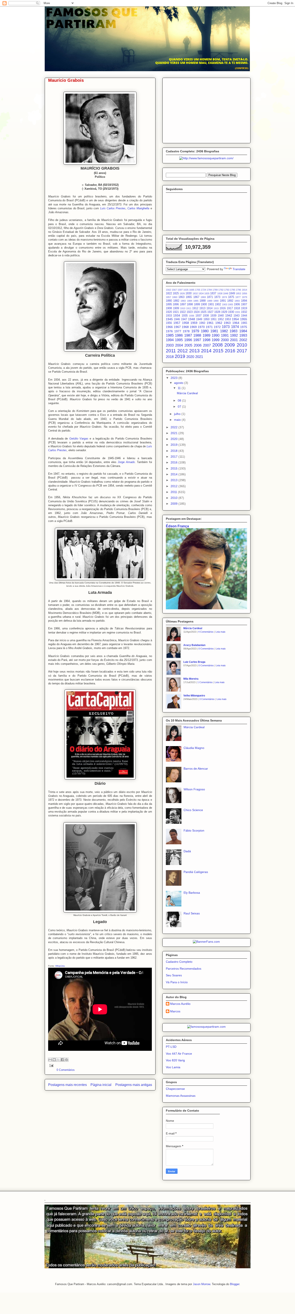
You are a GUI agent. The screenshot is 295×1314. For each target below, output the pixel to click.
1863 (181, 297)
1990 (215, 335)
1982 (224, 331)
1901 (211, 304)
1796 (238, 289)
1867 (196, 297)
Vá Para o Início (177, 982)
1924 (196, 312)
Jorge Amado (126, 462)
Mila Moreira (190, 678)
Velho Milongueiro (194, 695)
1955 (243, 319)
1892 (230, 300)
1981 (214, 331)
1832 (195, 293)
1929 (224, 312)
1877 (238, 297)
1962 (218, 323)
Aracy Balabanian (194, 645)
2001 (234, 340)
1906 (237, 304)
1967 (177, 327)
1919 (244, 308)
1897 (183, 304)
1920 (169, 312)
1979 (195, 331)
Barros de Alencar (196, 768)
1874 (224, 297)
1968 (185, 327)
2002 (243, 340)
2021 (199, 357)
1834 (201, 293)
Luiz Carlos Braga (194, 661)
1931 (237, 312)
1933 (169, 315)
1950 (206, 319)
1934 (176, 315)
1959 (193, 323)
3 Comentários (207, 699)
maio (178, 419)
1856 (244, 293)
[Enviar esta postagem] (51, 1065)
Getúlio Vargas (78, 438)
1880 (169, 300)
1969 (193, 327)
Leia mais (220, 631)
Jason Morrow (201, 1284)
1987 (188, 335)
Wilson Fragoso (194, 789)
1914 (209, 308)
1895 (169, 304)
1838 (219, 293)
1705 (197, 289)
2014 (206, 350)
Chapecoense (175, 1088)
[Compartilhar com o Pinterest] (66, 1059)
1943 (236, 315)
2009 (229, 345)
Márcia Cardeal (187, 393)
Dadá (187, 851)
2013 (194, 350)
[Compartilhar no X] (58, 1059)
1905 (230, 304)
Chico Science (193, 810)
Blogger (234, 1284)
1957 (176, 323)
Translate (239, 269)
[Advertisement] (206, 109)
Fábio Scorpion (194, 830)
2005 (188, 345)
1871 (210, 297)
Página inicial (100, 1085)
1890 (216, 300)
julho (177, 414)
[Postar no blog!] (54, 1059)
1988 (197, 335)
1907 (244, 304)
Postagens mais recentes (67, 1085)
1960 (202, 323)
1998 (206, 340)
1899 (197, 304)
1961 (210, 323)
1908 (169, 308)
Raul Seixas (192, 913)
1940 (221, 315)
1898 (190, 304)
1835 (206, 293)
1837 (213, 293)
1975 (243, 327)
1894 (244, 300)
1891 (223, 300)
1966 (169, 327)
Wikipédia (60, 966)
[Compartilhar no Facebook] (62, 1059)
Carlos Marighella (138, 208)
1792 (221, 289)
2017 (242, 350)
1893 (237, 300)
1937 (198, 315)
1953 (228, 319)
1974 (235, 327)
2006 (197, 345)
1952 (221, 319)
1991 (225, 335)
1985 (170, 335)
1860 (174, 297)
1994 (170, 340)
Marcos (175, 1011)
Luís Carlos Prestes (112, 208)
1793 (226, 289)
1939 (213, 315)
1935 (185, 315)
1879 (244, 297)
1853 (238, 293)
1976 (169, 331)
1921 (176, 312)
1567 (174, 289)
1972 (217, 327)
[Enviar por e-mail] (50, 1059)
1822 (169, 293)
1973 (226, 327)
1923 (190, 312)
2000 (225, 340)
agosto (179, 382)
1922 (183, 312)
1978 (186, 331)
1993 (243, 335)
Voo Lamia (173, 1067)
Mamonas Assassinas (180, 1095)
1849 (232, 293)
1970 (201, 327)
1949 (199, 319)
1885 (195, 300)
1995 (179, 340)
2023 (174, 378)
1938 (206, 315)
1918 (237, 308)
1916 (223, 308)
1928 (217, 312)
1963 (227, 323)
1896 (176, 304)
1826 (182, 293)
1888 (203, 300)
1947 (184, 319)
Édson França (177, 526)
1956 (169, 323)
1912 (195, 308)
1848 (225, 293)
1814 (244, 289)
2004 (179, 345)
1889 (209, 300)
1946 (177, 319)
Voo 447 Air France (179, 1053)
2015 (218, 350)
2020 (190, 357)
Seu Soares (174, 975)
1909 (176, 308)
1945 (169, 319)
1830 (189, 293)
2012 (182, 350)
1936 (191, 315)
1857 (168, 297)
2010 (242, 345)
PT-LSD (171, 1046)
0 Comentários (66, 1069)
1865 (189, 297)
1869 (203, 297)
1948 (191, 319)
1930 (231, 312)
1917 (230, 308)
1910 (182, 308)
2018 (170, 357)
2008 (217, 345)
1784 (209, 289)
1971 (209, 327)
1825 (176, 293)
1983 (233, 331)
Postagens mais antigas (133, 1085)
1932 (244, 312)
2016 (230, 350)
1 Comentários (205, 682)
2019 (180, 356)
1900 (204, 304)
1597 (180, 289)
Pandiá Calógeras (196, 872)
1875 (231, 297)
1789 (215, 289)
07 (180, 406)
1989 (206, 335)
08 (180, 400)
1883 (183, 300)
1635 (186, 289)
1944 (244, 315)
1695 (191, 289)
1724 (203, 289)
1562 (168, 289)
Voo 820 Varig (175, 1060)
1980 (205, 331)
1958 (185, 323)
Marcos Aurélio (180, 1003)
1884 (189, 300)
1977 (177, 331)
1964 (235, 323)
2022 (174, 427)
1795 (232, 289)
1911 (188, 308)
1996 (188, 340)
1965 (244, 323)
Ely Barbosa (192, 892)
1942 (228, 315)
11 (180, 388)
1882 (176, 300)
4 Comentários (206, 631)
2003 (170, 345)
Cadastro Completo (179, 961)
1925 (203, 312)
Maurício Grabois (66, 80)
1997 (197, 340)
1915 (216, 308)
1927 (210, 312)
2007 (207, 345)
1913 (202, 308)
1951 (214, 319)
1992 (234, 335)
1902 (218, 304)
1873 (217, 297)
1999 (215, 340)
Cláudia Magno (194, 748)
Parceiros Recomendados (183, 968)
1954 (235, 319)
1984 (243, 331)
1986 (179, 335)
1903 (224, 304)
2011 (171, 350)
